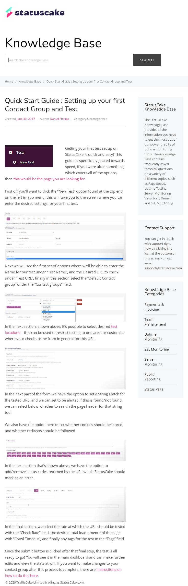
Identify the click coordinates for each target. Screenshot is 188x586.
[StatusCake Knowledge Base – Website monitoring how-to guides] (35, 16)
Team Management (155, 322)
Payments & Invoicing (154, 307)
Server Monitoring (153, 361)
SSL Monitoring (156, 349)
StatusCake (159, 120)
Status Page (154, 389)
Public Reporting (152, 376)
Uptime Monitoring (153, 337)
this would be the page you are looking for (49, 178)
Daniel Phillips (59, 119)
